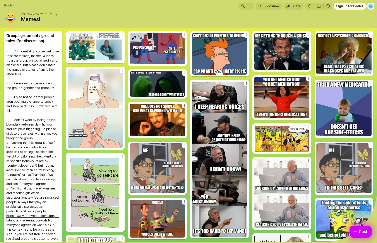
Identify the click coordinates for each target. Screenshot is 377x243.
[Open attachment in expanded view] (95, 47)
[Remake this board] (318, 6)
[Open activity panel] (309, 6)
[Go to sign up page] (370, 6)
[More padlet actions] (328, 6)
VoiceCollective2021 (34, 14)
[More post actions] (60, 35)
